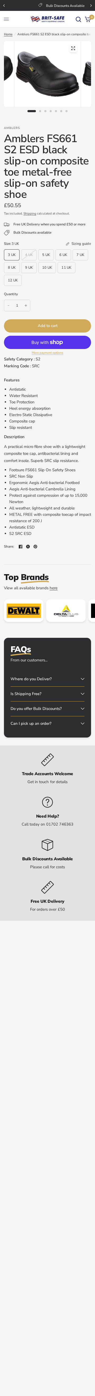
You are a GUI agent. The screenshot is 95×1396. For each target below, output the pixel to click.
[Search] (78, 19)
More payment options (47, 352)
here (54, 588)
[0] (87, 19)
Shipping (29, 213)
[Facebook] (20, 546)
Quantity (11, 294)
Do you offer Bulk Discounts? (36, 708)
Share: (9, 546)
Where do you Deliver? (31, 679)
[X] (28, 546)
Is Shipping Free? (26, 693)
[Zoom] (73, 48)
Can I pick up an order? (31, 723)
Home (8, 34)
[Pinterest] (35, 546)
